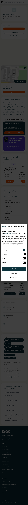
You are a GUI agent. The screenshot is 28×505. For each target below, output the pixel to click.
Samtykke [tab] (4, 226)
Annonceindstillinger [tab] (19, 226)
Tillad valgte (14, 273)
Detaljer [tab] (10, 226)
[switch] (24, 254)
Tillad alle (14, 268)
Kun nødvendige (14, 277)
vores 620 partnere (9, 233)
